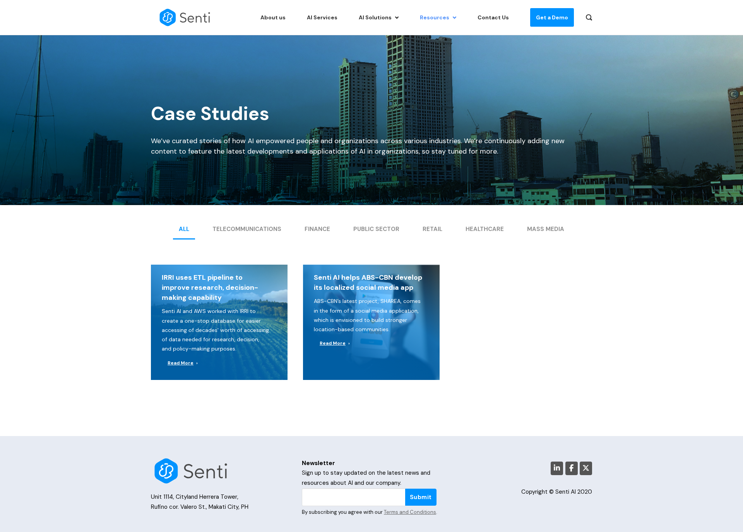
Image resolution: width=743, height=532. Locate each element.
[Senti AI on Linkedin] (557, 468)
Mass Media (545, 229)
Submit (421, 497)
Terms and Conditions (410, 512)
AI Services (322, 17)
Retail (432, 229)
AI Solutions (375, 17)
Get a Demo (552, 17)
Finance (317, 229)
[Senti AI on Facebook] (571, 468)
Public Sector (376, 229)
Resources (434, 17)
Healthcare (485, 229)
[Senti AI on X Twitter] (586, 468)
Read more (180, 363)
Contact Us (493, 17)
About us (273, 17)
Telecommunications (246, 229)
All (184, 229)
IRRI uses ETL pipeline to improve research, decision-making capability (210, 287)
